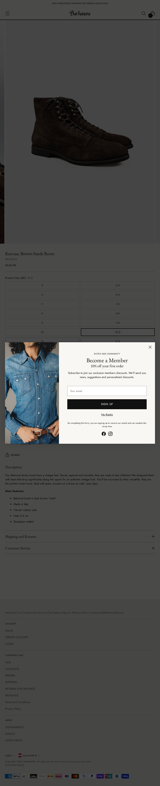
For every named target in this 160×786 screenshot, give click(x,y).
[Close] (150, 347)
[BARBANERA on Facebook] (103, 434)
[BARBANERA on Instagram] (110, 434)
